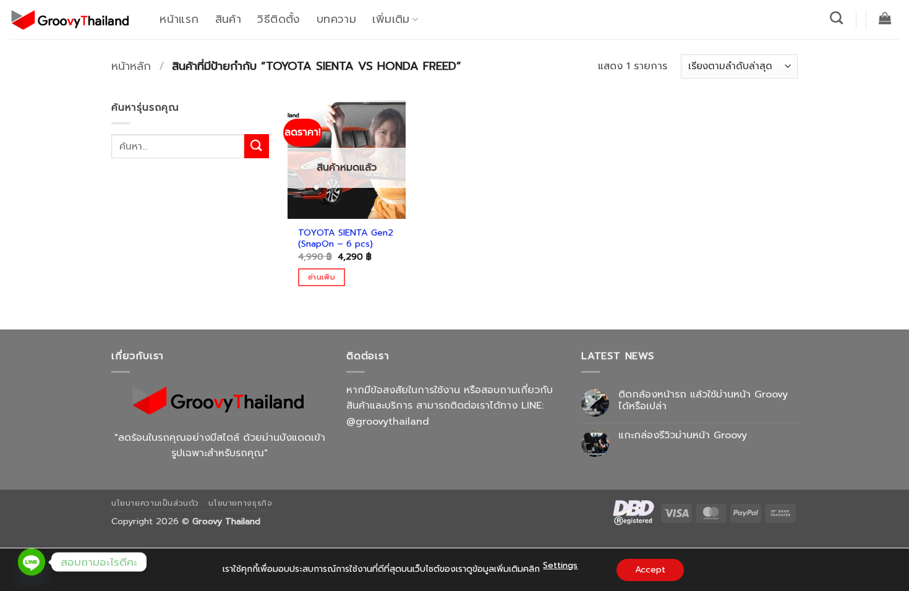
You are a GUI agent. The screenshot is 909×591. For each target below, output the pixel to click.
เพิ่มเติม (390, 19)
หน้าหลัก (131, 66)
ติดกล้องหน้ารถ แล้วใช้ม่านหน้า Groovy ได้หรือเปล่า (703, 400)
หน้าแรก (179, 19)
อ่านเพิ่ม (321, 277)
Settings (560, 565)
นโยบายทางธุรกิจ (240, 503)
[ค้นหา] (836, 17)
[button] (885, 18)
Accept (650, 569)
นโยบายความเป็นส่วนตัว (155, 503)
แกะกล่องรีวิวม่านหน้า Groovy (682, 435)
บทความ (336, 19)
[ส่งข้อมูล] (256, 146)
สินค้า (228, 19)
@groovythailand (387, 421)
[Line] (31, 562)
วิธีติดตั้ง (278, 19)
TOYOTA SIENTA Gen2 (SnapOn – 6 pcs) (345, 238)
